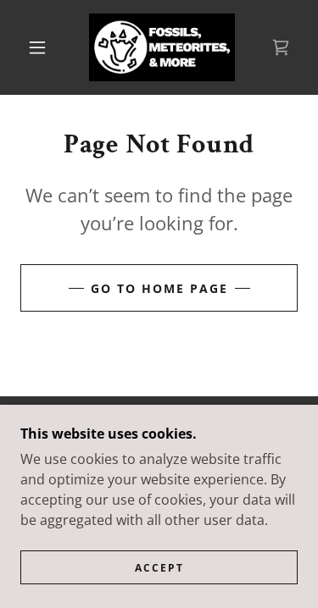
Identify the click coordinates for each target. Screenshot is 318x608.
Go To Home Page (159, 288)
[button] (37, 47)
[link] (162, 47)
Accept (159, 568)
